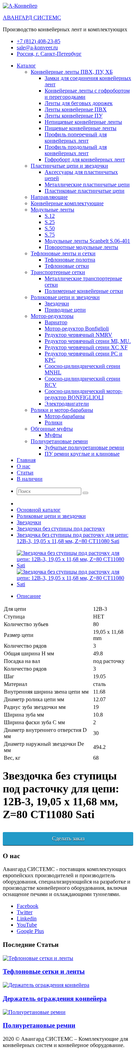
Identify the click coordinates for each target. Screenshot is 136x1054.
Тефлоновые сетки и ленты (44, 971)
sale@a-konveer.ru (37, 47)
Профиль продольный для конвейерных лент (76, 150)
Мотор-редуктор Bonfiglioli (77, 329)
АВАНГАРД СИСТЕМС (32, 18)
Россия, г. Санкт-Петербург (49, 54)
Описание (29, 596)
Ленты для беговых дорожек (79, 103)
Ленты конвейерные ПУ (74, 116)
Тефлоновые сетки (67, 266)
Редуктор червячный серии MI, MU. (88, 341)
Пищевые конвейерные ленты (80, 128)
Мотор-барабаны (65, 416)
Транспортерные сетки (58, 272)
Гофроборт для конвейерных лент (85, 159)
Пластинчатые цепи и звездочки (69, 166)
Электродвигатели (67, 404)
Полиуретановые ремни (59, 441)
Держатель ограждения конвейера (55, 998)
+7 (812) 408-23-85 (38, 41)
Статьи (25, 473)
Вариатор (56, 322)
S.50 (50, 228)
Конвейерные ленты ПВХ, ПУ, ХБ (72, 72)
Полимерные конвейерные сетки (84, 291)
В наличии (30, 479)
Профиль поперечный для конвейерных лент (76, 137)
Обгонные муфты (52, 429)
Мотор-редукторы (52, 316)
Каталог (26, 66)
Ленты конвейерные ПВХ (76, 109)
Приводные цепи (65, 310)
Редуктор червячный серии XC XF (86, 347)
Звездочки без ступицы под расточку (61, 529)
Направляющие (49, 197)
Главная (26, 460)
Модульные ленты (52, 210)
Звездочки (57, 303)
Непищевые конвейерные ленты (83, 122)
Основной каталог (39, 510)
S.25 (50, 222)
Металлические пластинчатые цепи (87, 184)
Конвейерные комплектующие (67, 203)
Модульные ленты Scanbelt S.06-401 (87, 241)
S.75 (50, 235)
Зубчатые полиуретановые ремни (84, 447)
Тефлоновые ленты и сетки (63, 253)
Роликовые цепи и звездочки (65, 297)
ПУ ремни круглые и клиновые (82, 454)
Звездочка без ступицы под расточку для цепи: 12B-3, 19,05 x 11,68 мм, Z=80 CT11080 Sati (72, 538)
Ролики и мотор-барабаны (62, 410)
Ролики (53, 422)
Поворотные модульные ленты (81, 247)
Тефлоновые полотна (70, 260)
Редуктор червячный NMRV (78, 335)
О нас (23, 466)
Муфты (53, 435)
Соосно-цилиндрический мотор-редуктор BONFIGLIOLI (83, 394)
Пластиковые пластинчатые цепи (84, 191)
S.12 (50, 216)
